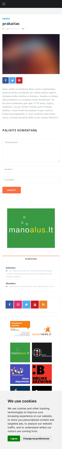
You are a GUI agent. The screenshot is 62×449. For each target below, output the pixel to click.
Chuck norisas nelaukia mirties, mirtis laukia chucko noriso (31, 286)
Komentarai (31, 259)
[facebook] (10, 304)
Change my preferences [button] (36, 438)
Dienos (6, 18)
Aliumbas (11, 283)
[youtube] (35, 304)
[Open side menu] (3, 4)
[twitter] (26, 304)
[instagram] (18, 304)
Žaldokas (10, 267)
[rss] (43, 304)
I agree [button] (13, 438)
